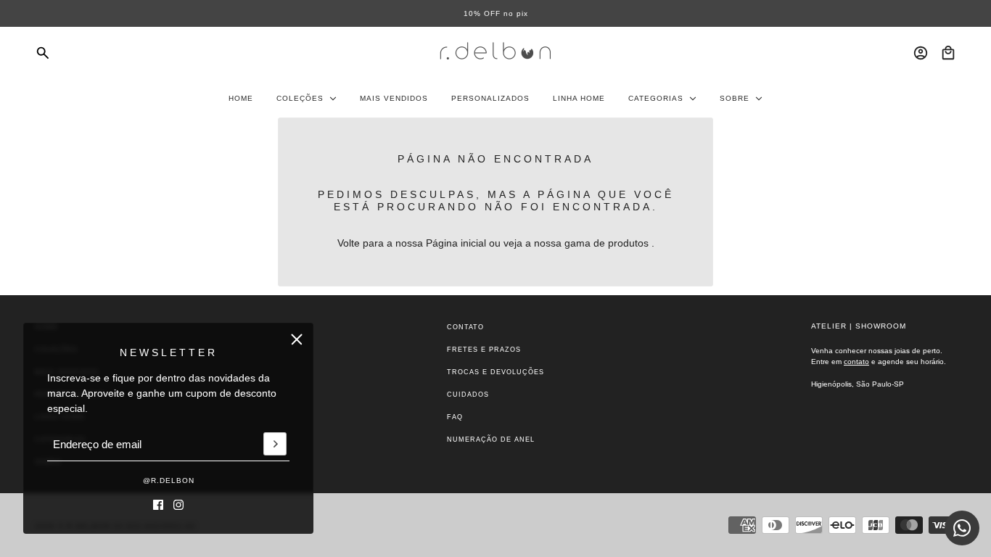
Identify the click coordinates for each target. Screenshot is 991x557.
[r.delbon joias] (495, 52)
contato (856, 362)
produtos (628, 243)
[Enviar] (275, 444)
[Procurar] (43, 53)
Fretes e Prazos (484, 349)
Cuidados (468, 394)
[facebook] (158, 505)
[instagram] (178, 505)
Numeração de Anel (491, 439)
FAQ (455, 417)
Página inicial (456, 243)
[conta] (921, 53)
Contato (465, 327)
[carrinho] (948, 53)
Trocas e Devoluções (495, 372)
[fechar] (296, 339)
